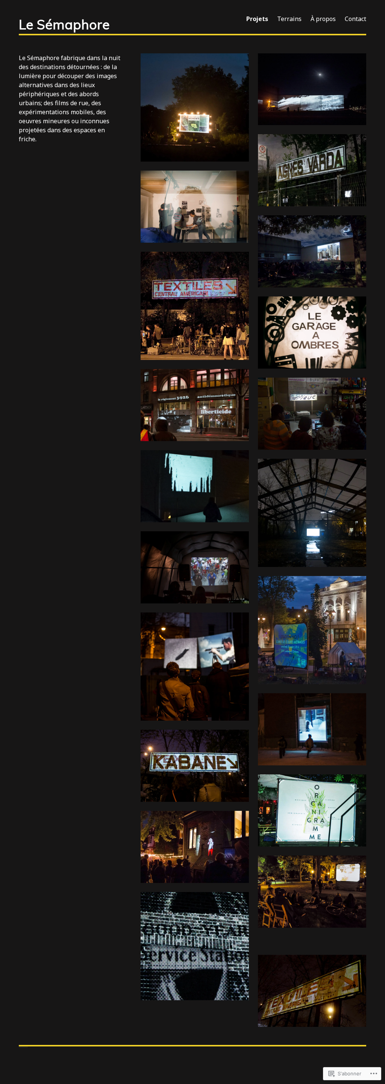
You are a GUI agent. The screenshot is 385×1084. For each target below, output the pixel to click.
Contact (355, 19)
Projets (257, 19)
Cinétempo (194, 567)
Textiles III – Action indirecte (195, 766)
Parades (194, 667)
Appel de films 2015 (312, 630)
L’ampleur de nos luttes (194, 405)
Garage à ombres (312, 333)
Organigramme (312, 811)
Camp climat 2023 (195, 108)
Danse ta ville (312, 941)
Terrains (289, 19)
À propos (323, 19)
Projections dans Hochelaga (312, 950)
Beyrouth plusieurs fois (312, 252)
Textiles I (195, 306)
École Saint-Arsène (312, 729)
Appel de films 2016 (312, 892)
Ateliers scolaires (312, 414)
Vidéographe (195, 207)
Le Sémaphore (64, 24)
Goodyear (195, 946)
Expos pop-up (195, 847)
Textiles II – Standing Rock (312, 991)
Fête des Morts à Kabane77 (312, 513)
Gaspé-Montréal (195, 486)
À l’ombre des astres (312, 90)
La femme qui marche (312, 170)
